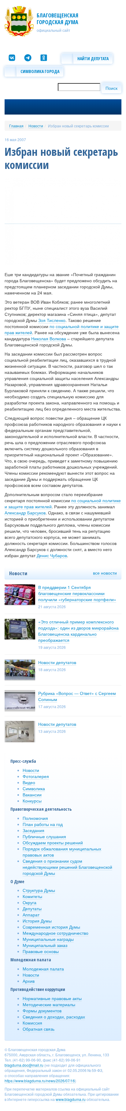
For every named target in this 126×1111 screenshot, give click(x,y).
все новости (105, 573)
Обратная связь (38, 1029)
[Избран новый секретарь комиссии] (63, 220)
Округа (29, 902)
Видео (29, 782)
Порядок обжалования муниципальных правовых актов (62, 852)
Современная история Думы (51, 927)
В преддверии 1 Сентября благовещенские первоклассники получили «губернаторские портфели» (77, 593)
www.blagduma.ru (71, 1099)
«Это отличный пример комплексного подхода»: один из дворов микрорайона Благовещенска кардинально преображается (78, 631)
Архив (29, 981)
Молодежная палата (43, 969)
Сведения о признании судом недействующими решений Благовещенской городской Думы (67, 867)
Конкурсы (32, 801)
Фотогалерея (36, 776)
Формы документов (42, 1010)
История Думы (37, 921)
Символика (34, 788)
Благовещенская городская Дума (57, 19)
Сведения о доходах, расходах (54, 1017)
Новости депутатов (57, 662)
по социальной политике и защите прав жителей (62, 329)
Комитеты (32, 896)
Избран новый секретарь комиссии (78, 125)
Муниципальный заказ (45, 945)
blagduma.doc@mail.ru (24, 1065)
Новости (35, 125)
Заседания (33, 830)
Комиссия (32, 1023)
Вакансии (32, 794)
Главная (16, 125)
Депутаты (32, 908)
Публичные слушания (44, 836)
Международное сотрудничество (55, 933)
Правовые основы (41, 951)
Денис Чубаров (52, 555)
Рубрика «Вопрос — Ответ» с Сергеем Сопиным (77, 696)
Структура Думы (39, 890)
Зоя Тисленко (51, 320)
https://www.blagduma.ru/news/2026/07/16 (40, 1080)
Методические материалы (49, 1004)
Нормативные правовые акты (52, 998)
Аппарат (31, 915)
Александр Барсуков (25, 513)
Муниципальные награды (48, 939)
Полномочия (35, 818)
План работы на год (43, 824)
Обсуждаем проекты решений (53, 842)
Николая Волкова (48, 338)
